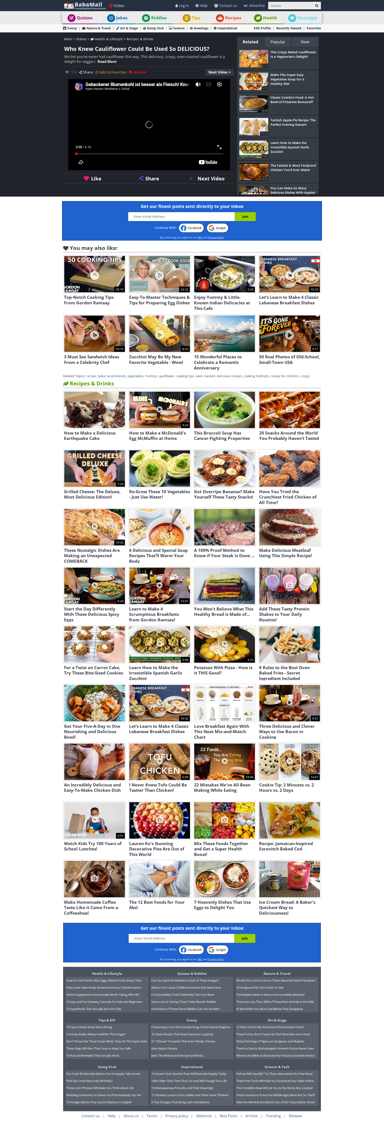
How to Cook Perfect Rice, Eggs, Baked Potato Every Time (103, 980)
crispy (304, 376)
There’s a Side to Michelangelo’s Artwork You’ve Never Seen (275, 1048)
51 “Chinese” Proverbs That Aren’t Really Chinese (183, 1041)
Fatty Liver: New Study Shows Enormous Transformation (103, 987)
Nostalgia (307, 18)
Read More (107, 61)
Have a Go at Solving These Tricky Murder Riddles (183, 1002)
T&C (200, 237)
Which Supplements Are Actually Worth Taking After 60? (103, 995)
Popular (277, 41)
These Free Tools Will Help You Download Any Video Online (275, 1081)
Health (270, 18)
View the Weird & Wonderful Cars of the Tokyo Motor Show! (275, 1102)
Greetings (201, 28)
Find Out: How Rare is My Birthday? (89, 1081)
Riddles (158, 18)
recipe (91, 376)
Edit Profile (262, 28)
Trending (273, 1115)
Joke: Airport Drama (164, 1048)
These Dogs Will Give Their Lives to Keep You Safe (98, 1048)
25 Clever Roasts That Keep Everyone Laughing (182, 1034)
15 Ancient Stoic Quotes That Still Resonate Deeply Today (188, 1074)
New (305, 41)
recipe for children (285, 376)
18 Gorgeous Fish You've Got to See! (260, 987)
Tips (196, 18)
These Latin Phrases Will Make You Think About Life (100, 1088)
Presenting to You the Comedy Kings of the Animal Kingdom (190, 1027)
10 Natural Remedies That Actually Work (92, 1055)
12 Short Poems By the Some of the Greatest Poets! (270, 1027)
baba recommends (112, 376)
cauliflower (166, 376)
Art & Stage (129, 28)
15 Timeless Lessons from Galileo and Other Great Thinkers (190, 1095)
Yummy (150, 376)
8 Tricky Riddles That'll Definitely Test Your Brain (182, 995)
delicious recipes (229, 376)
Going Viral (155, 28)
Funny (72, 28)
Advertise (257, 5)
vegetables (136, 376)
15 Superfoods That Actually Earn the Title (93, 1009)
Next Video (218, 72)
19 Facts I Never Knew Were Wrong (89, 1027)
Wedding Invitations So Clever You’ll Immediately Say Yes (103, 1095)
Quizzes (84, 18)
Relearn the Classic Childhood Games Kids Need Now (186, 987)
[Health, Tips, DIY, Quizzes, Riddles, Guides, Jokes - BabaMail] (84, 5)
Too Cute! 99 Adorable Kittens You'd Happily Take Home (103, 1074)
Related (250, 41)
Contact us (228, 5)
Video (119, 5)
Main (68, 39)
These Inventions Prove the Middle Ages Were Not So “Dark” (276, 1095)
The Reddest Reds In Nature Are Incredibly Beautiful (270, 995)
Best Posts (228, 1115)
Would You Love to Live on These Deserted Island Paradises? (276, 980)
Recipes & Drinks (140, 39)
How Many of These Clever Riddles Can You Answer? (185, 1009)
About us (131, 1115)
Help (204, 5)
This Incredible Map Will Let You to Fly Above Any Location (274, 1088)
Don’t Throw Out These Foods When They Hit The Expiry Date (106, 1041)
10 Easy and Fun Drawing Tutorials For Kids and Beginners (104, 1002)
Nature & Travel (98, 28)
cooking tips (185, 376)
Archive (251, 1115)
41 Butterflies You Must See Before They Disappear (269, 1009)
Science (179, 28)
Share (88, 72)
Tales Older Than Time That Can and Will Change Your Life (189, 1081)
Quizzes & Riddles (192, 973)
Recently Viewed (288, 28)
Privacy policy (176, 1115)
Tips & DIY (107, 1020)
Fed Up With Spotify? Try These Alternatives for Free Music (274, 1074)
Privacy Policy (216, 237)
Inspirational (227, 28)
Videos (81, 39)
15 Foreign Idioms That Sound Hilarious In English (99, 1102)
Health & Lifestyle (108, 39)
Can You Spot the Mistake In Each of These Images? (185, 980)
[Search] (317, 5)
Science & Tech (277, 1067)
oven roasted (205, 376)
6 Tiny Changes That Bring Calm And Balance (180, 1102)
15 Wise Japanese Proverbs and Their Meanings (182, 1088)
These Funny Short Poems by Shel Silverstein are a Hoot (273, 1034)
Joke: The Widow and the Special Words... (178, 1055)
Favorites (314, 28)
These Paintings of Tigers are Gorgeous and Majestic (270, 1041)
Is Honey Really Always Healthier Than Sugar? (96, 1034)
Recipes (233, 18)
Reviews (295, 1115)
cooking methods (256, 376)
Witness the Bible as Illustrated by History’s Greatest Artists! (275, 1055)
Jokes (121, 18)
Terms (152, 1115)
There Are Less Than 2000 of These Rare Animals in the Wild (275, 1002)
